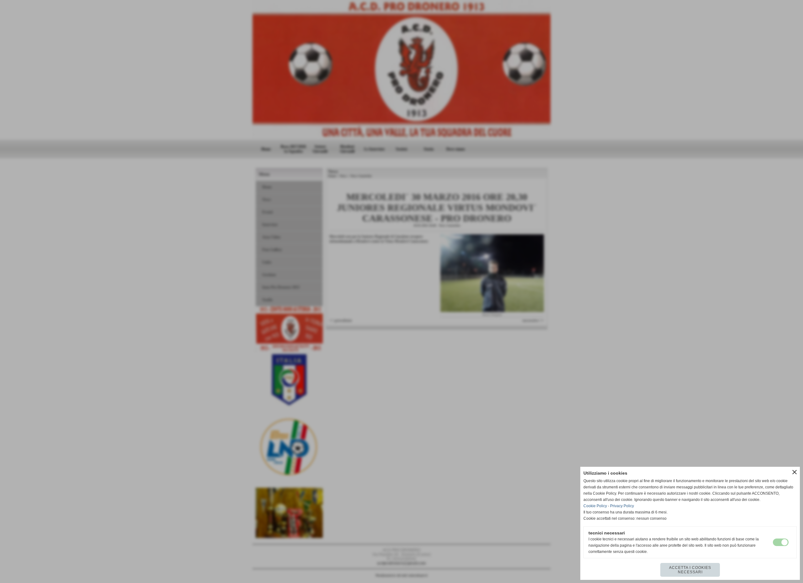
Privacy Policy (622, 506)
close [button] (794, 472)
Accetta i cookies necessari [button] (690, 569)
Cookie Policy (595, 506)
